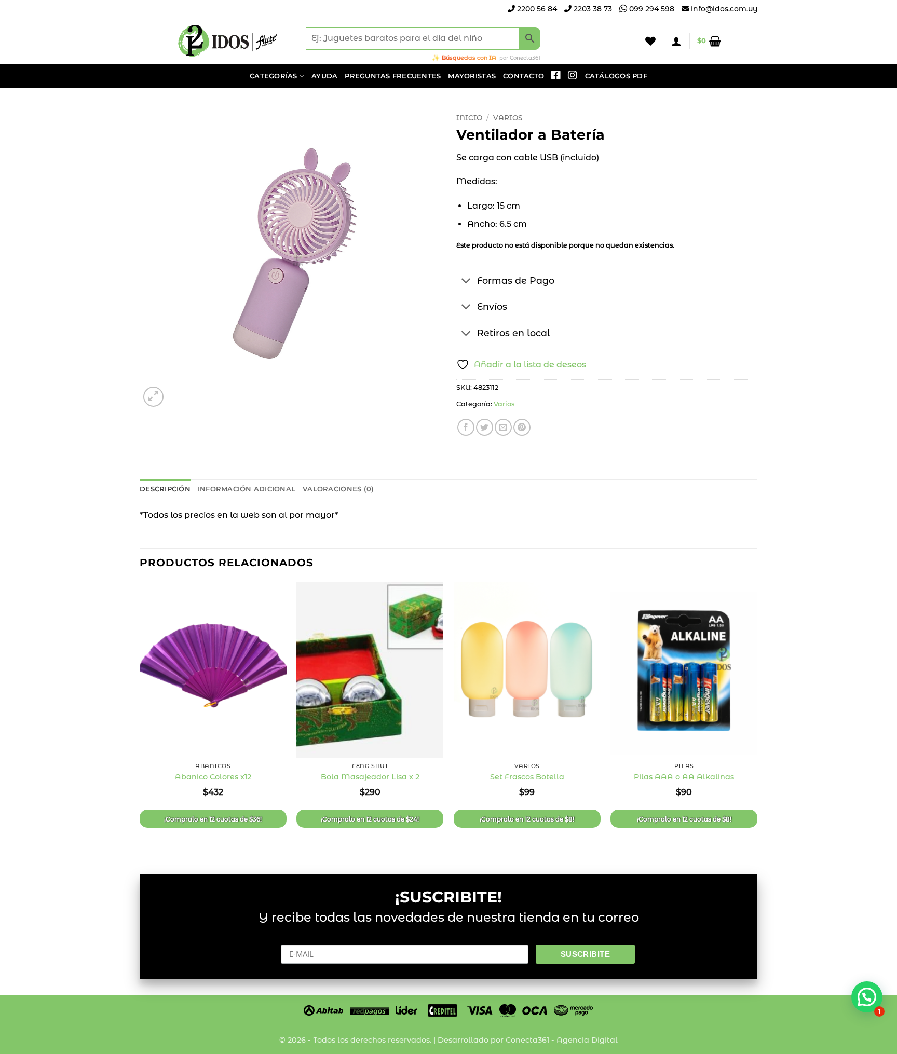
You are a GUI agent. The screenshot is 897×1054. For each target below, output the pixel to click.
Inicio (469, 118)
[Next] (757, 719)
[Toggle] (466, 282)
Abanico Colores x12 (213, 777)
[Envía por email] (503, 427)
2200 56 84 (536, 8)
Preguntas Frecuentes (393, 76)
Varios (507, 118)
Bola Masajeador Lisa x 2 (370, 777)
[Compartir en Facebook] (465, 427)
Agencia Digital (587, 1040)
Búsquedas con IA (469, 57)
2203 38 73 (592, 8)
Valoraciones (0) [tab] (338, 489)
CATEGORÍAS (273, 76)
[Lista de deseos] (650, 41)
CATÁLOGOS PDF (616, 76)
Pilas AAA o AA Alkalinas (684, 777)
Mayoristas (472, 76)
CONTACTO (523, 76)
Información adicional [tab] (246, 489)
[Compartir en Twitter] (484, 427)
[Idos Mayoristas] (228, 41)
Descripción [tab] (165, 489)
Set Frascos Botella (527, 777)
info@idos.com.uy (724, 8)
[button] (676, 41)
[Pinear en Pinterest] (522, 427)
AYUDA (324, 76)
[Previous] (140, 719)
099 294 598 (650, 8)
